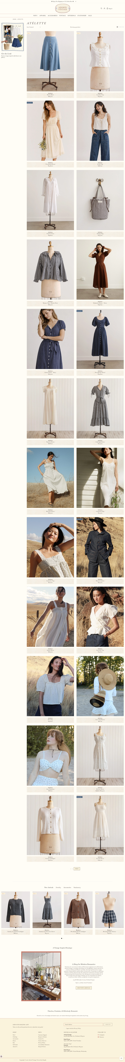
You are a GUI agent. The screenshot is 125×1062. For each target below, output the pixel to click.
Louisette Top (50, 581)
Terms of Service (42, 1040)
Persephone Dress (100, 372)
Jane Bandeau (50, 789)
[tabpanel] (15, 914)
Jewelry (58, 887)
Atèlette (50, 93)
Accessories (67, 887)
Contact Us (41, 1039)
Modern (15, 930)
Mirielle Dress (50, 511)
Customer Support (42, 1035)
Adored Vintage (62, 8)
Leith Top (100, 164)
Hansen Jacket (100, 581)
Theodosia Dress (50, 164)
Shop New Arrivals (83, 988)
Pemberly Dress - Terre (100, 303)
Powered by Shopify (41, 1060)
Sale (14, 1042)
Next (77, 868)
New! (14, 1035)
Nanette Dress (50, 442)
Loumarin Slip (100, 511)
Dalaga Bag (100, 233)
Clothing (15, 1037)
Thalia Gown (50, 233)
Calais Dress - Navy (50, 372)
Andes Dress (50, 650)
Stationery (77, 887)
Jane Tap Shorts (100, 719)
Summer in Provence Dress (47, 931)
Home (14, 19)
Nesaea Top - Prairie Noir (50, 303)
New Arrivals (48, 887)
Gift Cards (15, 1044)
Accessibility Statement (43, 1044)
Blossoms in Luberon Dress (107, 1058)
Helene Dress (100, 789)
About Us (15, 1046)
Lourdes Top (100, 94)
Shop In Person (42, 1046)
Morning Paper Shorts (109, 931)
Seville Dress (100, 858)
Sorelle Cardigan (50, 858)
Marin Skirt (50, 94)
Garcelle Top (100, 650)
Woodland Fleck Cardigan (78, 931)
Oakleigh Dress (100, 442)
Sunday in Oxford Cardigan (16, 931)
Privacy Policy (77, 1028)
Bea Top (50, 719)
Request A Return (42, 1037)
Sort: (28, 27)
